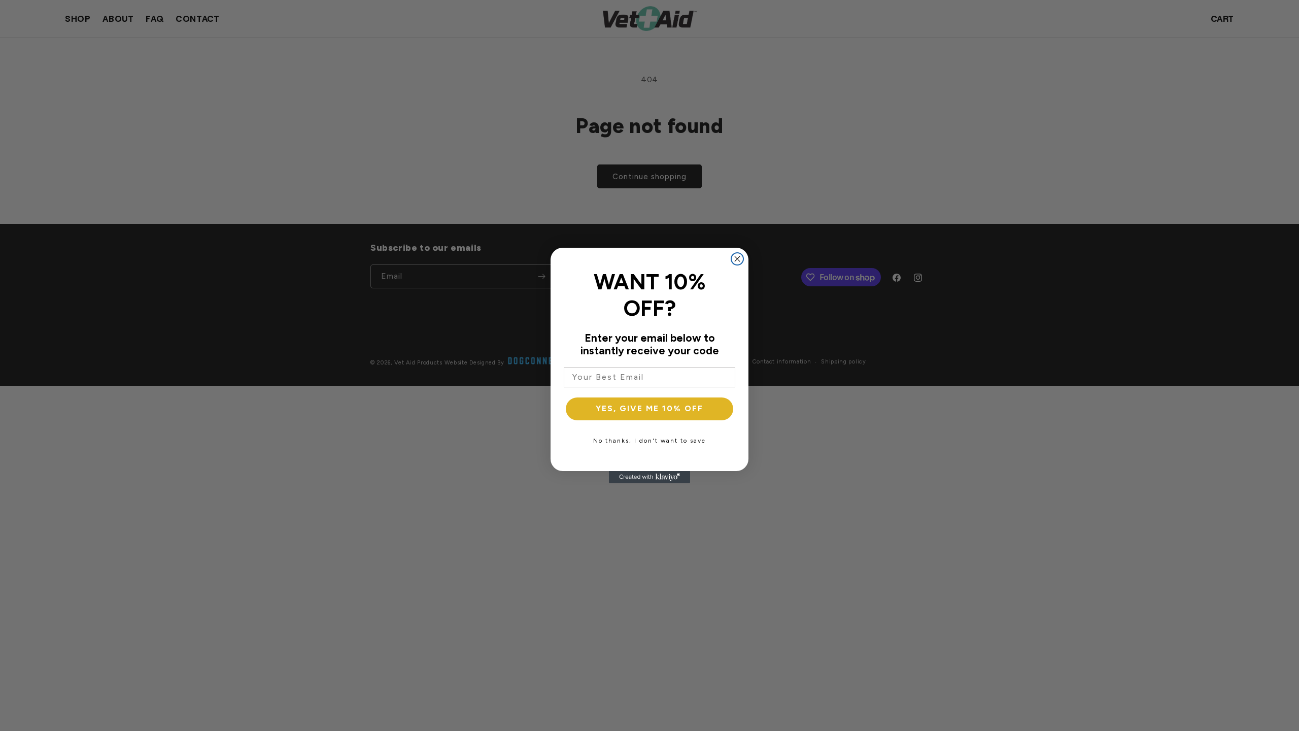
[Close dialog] (737, 259)
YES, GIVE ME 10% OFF (649, 408)
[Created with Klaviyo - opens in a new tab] (649, 477)
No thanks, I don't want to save (649, 440)
